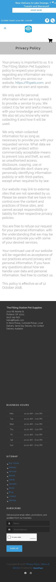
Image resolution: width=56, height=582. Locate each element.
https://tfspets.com (29, 82)
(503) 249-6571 (13, 317)
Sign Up (14, 548)
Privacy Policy (33, 564)
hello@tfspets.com (15, 320)
